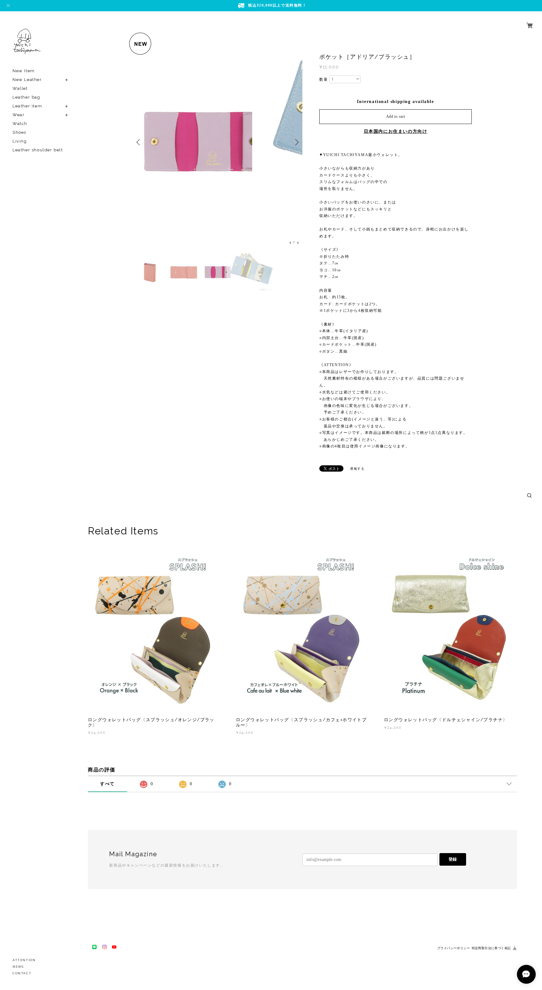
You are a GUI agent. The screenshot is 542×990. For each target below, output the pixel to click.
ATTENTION (24, 960)
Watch (20, 124)
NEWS (18, 966)
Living (20, 141)
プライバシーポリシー (453, 948)
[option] (217, 121)
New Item (24, 71)
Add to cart (395, 116)
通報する (357, 468)
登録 (453, 859)
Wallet (20, 88)
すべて (107, 784)
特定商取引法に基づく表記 (491, 948)
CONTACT (22, 973)
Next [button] (296, 121)
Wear (18, 115)
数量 (323, 79)
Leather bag (26, 97)
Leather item (27, 106)
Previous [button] (139, 121)
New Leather (27, 80)
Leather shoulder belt (38, 150)
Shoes (19, 132)
